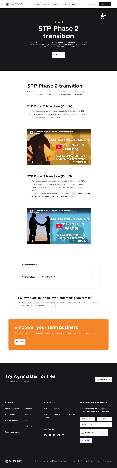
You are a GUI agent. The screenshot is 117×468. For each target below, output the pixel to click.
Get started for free (103, 379)
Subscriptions (55, 4)
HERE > (82, 111)
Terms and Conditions (103, 461)
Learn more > (52, 306)
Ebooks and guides (12, 432)
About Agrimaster (12, 409)
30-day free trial (105, 4)
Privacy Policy (86, 461)
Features (46, 4)
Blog (26, 420)
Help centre (92, 4)
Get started (20, 342)
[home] (14, 4)
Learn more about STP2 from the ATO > (72, 95)
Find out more (58, 55)
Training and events (12, 420)
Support (8, 426)
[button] (38, 4)
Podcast (28, 414)
